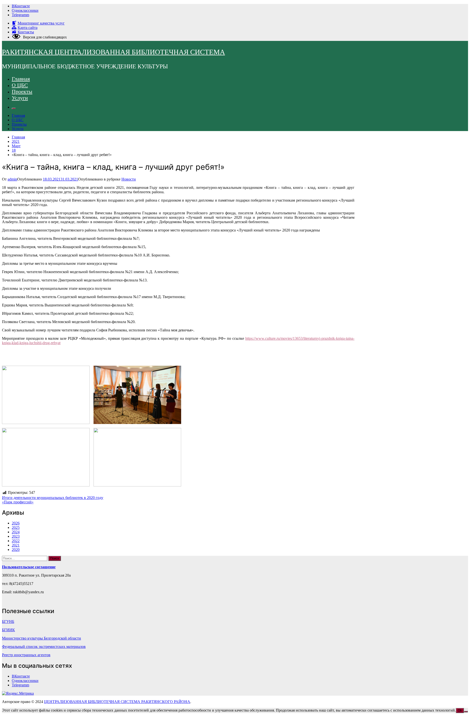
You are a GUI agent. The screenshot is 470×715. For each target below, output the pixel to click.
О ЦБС (20, 85)
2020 (16, 549)
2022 (16, 541)
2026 (16, 523)
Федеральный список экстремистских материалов (44, 646)
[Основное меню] (14, 108)
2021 (16, 545)
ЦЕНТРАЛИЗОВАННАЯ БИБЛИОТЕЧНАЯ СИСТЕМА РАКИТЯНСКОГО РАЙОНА (117, 702)
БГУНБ (8, 621)
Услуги (20, 98)
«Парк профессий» (18, 502)
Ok (460, 710)
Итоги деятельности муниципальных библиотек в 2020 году (52, 498)
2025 (16, 527)
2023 (16, 536)
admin (12, 179)
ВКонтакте (21, 6)
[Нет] (466, 711)
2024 (16, 532)
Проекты (22, 91)
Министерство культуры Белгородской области (41, 638)
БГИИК (8, 630)
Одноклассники (25, 10)
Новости (128, 179)
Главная (21, 79)
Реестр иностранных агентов (26, 655)
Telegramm (20, 15)
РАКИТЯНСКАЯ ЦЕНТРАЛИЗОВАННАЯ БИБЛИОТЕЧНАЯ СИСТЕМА (113, 52)
